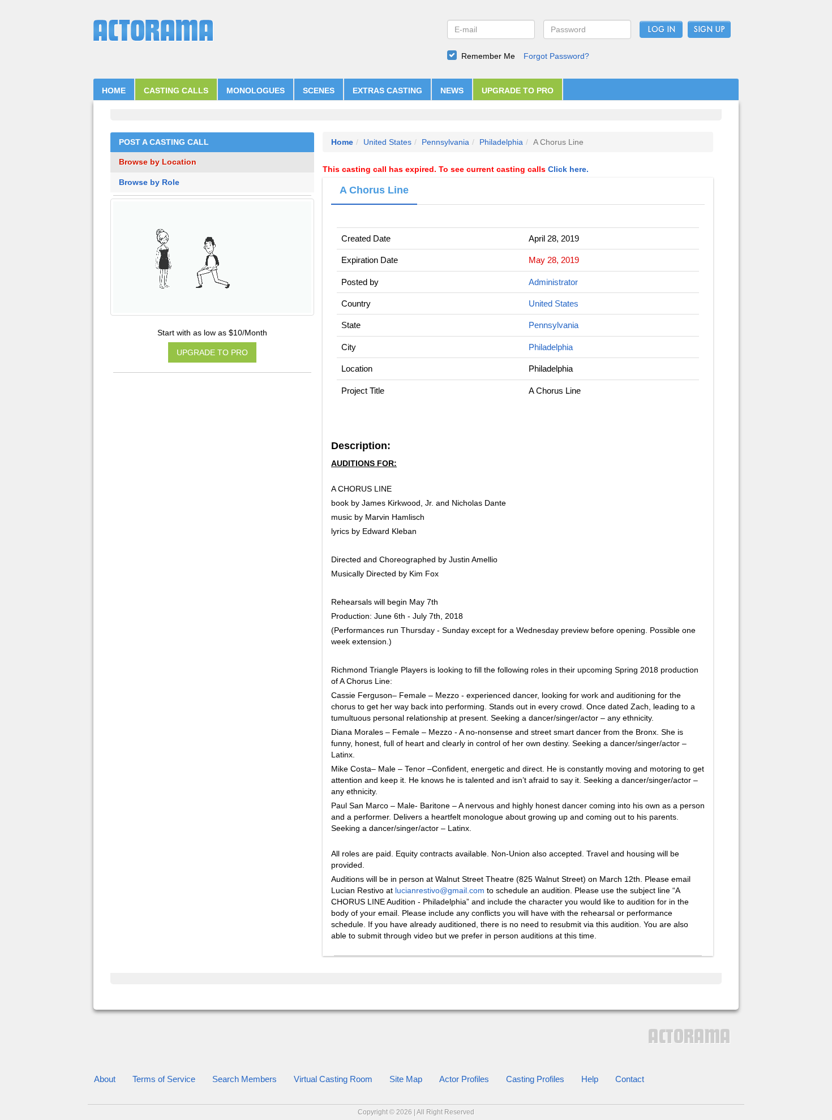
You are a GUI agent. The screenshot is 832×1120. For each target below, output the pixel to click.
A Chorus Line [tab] (374, 190)
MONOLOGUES (255, 90)
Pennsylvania (445, 142)
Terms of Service (163, 1079)
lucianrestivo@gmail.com (439, 890)
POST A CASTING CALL (164, 142)
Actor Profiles (464, 1079)
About (104, 1079)
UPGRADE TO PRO (518, 90)
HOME (114, 90)
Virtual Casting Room (333, 1079)
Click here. (568, 169)
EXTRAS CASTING (387, 90)
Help (589, 1079)
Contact (629, 1079)
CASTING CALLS (176, 90)
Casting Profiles (535, 1079)
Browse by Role (149, 182)
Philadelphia (501, 142)
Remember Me (488, 56)
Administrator (553, 282)
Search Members (244, 1079)
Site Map (405, 1079)
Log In (661, 30)
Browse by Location (157, 162)
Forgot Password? (556, 56)
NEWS (452, 90)
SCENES (318, 90)
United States (387, 142)
